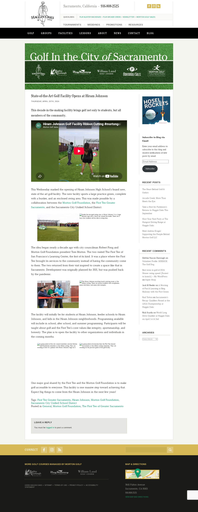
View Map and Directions (136, 497)
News (117, 33)
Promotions (114, 24)
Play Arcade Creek (112, 17)
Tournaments (72, 24)
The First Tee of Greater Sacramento (102, 406)
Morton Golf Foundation (76, 202)
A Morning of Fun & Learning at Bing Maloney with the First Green (155, 288)
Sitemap (48, 485)
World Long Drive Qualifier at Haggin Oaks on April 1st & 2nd (156, 315)
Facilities (65, 33)
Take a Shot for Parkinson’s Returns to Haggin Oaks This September (155, 210)
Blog (150, 33)
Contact (134, 33)
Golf (31, 33)
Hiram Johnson (81, 399)
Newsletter (128, 17)
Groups (46, 33)
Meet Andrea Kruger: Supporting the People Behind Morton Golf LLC (156, 234)
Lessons (85, 33)
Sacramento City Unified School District (54, 402)
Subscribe (150, 169)
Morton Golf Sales (145, 17)
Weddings (93, 24)
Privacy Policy (76, 485)
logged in (50, 427)
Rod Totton (147, 297)
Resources (136, 24)
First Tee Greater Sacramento (54, 399)
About (102, 33)
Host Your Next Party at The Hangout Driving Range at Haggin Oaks (155, 222)
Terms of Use (60, 485)
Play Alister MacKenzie (90, 17)
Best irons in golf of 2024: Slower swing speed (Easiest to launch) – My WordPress (155, 273)
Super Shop (150, 280)
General (47, 406)
